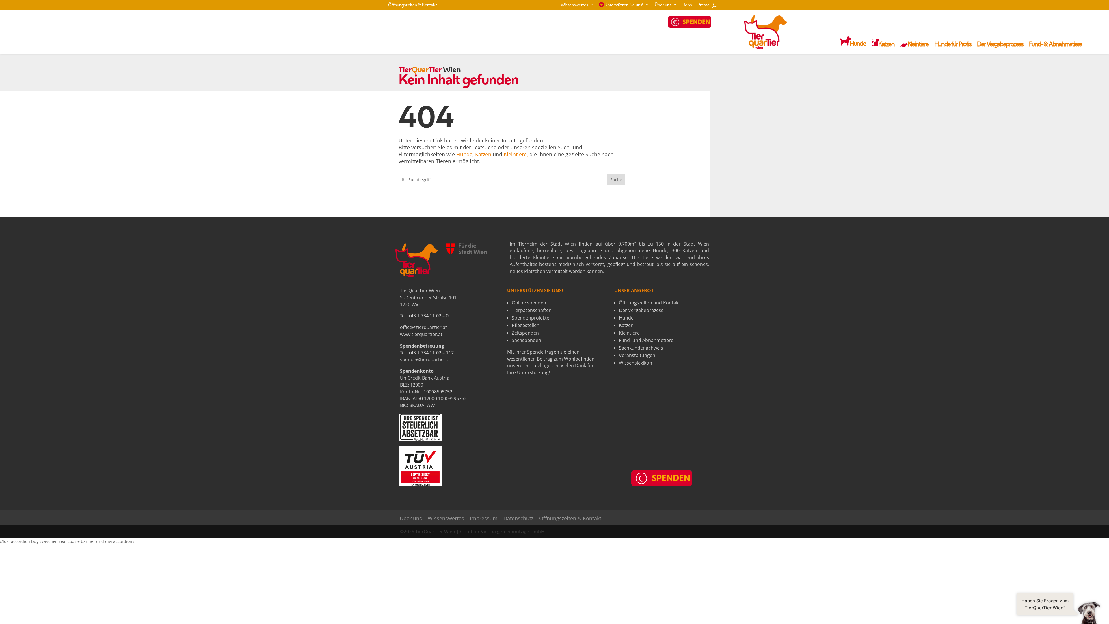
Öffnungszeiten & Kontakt (412, 5)
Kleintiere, (516, 154)
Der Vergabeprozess (1000, 45)
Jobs (687, 5)
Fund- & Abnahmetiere (1055, 45)
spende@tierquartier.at (425, 359)
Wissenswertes (574, 5)
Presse (703, 5)
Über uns (663, 5)
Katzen (483, 154)
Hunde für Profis (952, 45)
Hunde (464, 154)
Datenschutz (518, 518)
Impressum (484, 518)
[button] (1058, 612)
